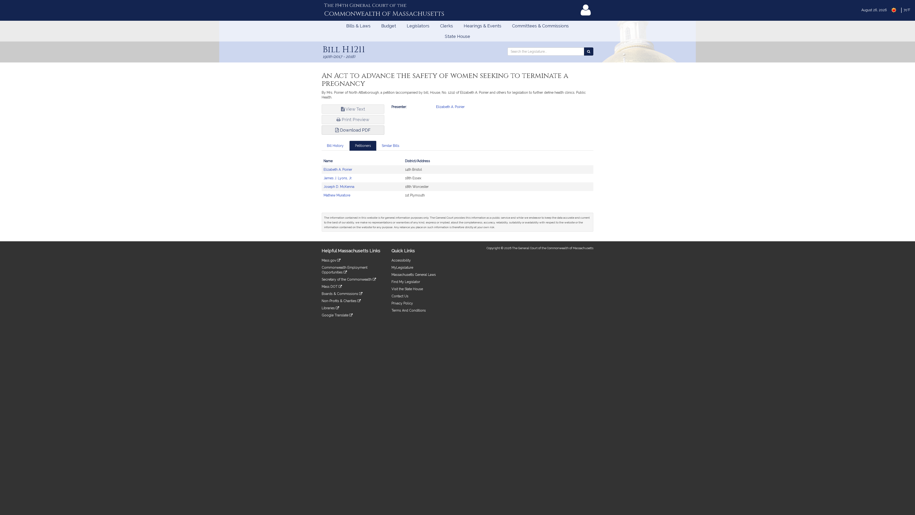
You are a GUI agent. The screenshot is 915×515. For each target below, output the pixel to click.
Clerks (446, 25)
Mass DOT (330, 286)
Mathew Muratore (337, 195)
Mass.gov (329, 260)
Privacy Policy (402, 303)
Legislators (418, 25)
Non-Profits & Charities (339, 301)
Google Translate (335, 315)
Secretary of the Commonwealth (347, 279)
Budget (388, 25)
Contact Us (399, 296)
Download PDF (355, 130)
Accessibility (401, 260)
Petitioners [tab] (363, 146)
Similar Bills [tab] (390, 146)
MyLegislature (402, 267)
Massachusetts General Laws (413, 275)
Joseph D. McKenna (339, 187)
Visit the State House (407, 289)
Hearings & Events (482, 25)
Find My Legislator (405, 282)
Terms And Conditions (408, 310)
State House (457, 36)
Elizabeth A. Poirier (450, 107)
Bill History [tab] (335, 146)
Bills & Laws (358, 25)
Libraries (329, 308)
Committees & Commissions (540, 25)
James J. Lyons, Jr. (338, 178)
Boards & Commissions (340, 294)
